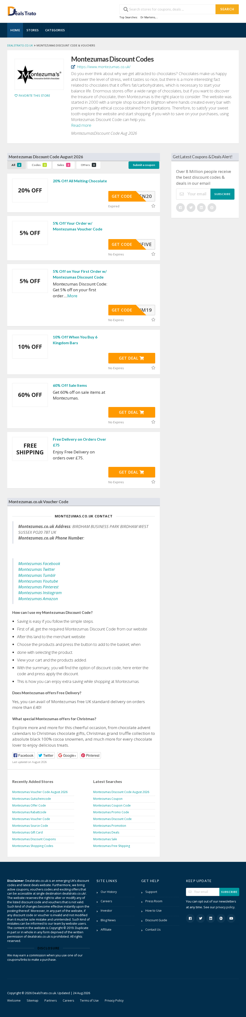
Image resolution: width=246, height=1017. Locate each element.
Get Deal (129, 358)
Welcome (14, 1000)
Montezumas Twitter (36, 569)
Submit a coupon (144, 165)
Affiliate (106, 930)
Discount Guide (156, 920)
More (72, 296)
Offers (88, 165)
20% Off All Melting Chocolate (80, 180)
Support (151, 892)
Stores (32, 30)
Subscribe (223, 194)
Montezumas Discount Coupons (34, 839)
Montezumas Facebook (39, 563)
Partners (50, 1000)
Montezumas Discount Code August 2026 (121, 792)
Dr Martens (148, 17)
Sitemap (32, 1000)
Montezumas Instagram (40, 592)
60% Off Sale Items (70, 385)
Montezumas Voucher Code (31, 819)
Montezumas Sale (105, 839)
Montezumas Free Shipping (111, 846)
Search (227, 9)
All (16, 165)
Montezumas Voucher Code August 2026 (40, 792)
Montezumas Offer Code (29, 805)
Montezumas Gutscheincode (31, 799)
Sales (63, 165)
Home (15, 30)
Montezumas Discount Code (112, 819)
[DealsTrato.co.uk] (22, 10)
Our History (109, 892)
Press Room (153, 901)
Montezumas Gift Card (27, 832)
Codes (38, 165)
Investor (106, 911)
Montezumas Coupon (108, 799)
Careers (106, 901)
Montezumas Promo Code (111, 812)
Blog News (108, 920)
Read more (81, 125)
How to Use (153, 911)
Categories (55, 30)
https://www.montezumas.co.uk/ (103, 66)
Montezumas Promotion (109, 826)
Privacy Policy (114, 1000)
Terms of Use (89, 1000)
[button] (23, 755)
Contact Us (152, 930)
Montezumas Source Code (30, 826)
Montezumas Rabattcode (29, 812)
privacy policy (225, 907)
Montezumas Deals (106, 832)
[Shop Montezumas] (39, 74)
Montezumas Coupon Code (112, 805)
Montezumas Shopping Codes (32, 846)
